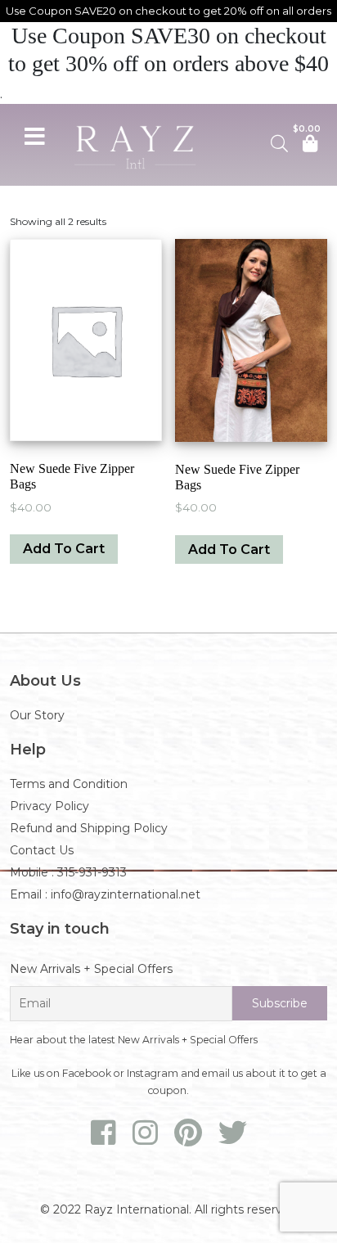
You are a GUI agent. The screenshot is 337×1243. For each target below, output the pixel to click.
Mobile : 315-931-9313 (68, 872)
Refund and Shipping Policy (89, 828)
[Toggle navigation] (34, 134)
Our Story (37, 715)
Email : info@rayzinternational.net (105, 894)
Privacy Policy (49, 806)
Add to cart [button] (64, 548)
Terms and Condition (69, 784)
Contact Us (42, 850)
